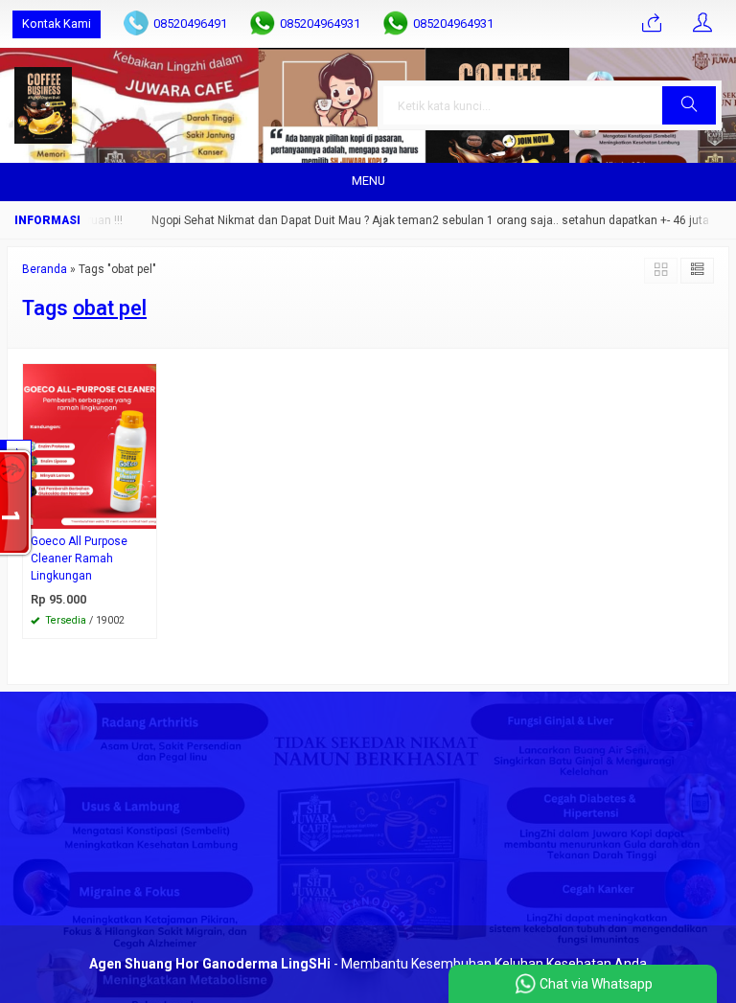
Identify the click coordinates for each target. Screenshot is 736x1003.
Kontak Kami (56, 23)
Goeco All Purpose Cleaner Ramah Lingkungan (79, 558)
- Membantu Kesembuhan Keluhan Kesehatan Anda (368, 963)
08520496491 (190, 23)
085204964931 (320, 23)
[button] (689, 105)
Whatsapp (114, 618)
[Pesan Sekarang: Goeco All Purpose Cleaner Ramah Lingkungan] (144, 514)
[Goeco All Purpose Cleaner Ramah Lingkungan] (89, 445)
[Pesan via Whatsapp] (651, 23)
